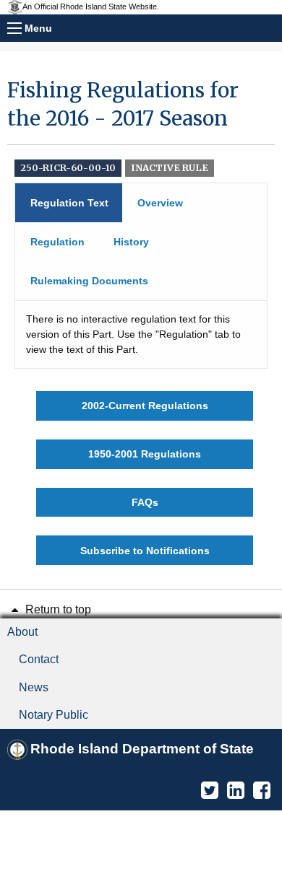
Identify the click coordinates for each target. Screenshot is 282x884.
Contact (39, 659)
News (33, 687)
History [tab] (131, 242)
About (22, 632)
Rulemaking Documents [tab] (89, 280)
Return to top (56, 609)
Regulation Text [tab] (69, 203)
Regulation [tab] (57, 242)
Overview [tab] (160, 203)
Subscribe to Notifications (145, 550)
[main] (141, 321)
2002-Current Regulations (145, 405)
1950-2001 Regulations (144, 454)
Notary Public (53, 715)
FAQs (145, 502)
